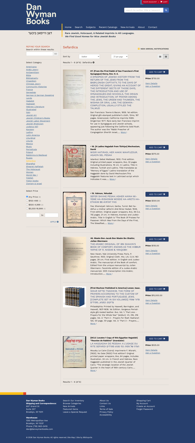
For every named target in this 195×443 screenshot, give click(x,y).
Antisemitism (32, 72)
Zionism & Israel (34, 183)
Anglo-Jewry (32, 69)
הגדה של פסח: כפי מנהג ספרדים (114, 345)
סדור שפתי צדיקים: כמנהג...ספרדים (115, 297)
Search (79, 27)
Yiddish (29, 178)
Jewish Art (31, 115)
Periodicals (31, 149)
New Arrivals (127, 27)
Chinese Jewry (33, 84)
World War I (32, 175)
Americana (31, 67)
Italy (28, 112)
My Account (142, 403)
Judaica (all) (32, 126)
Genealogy (31, 92)
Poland (29, 152)
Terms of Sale (106, 409)
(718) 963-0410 (40, 426)
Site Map (71, 437)
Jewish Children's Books (38, 118)
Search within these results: (40, 49)
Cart (164, 2)
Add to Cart (155, 72)
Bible (28, 75)
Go (55, 54)
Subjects (91, 27)
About (141, 27)
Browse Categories (72, 403)
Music (29, 146)
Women (29, 172)
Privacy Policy (106, 412)
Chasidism (31, 81)
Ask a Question (152, 86)
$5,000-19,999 (36, 208)
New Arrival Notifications (154, 49)
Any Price (34, 197)
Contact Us (105, 403)
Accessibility (106, 415)
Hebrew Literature (35, 106)
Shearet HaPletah (34, 166)
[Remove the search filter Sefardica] (93, 62)
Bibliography (32, 78)
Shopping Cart (143, 400)
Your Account (150, 2)
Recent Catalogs (108, 27)
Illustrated (31, 109)
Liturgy (29, 141)
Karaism (30, 129)
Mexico (29, 144)
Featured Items (70, 409)
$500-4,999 (35, 205)
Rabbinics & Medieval (36, 155)
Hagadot (30, 101)
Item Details (151, 83)
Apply (53, 222)
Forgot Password (144, 409)
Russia (29, 158)
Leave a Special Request (75, 412)
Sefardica (31, 161)
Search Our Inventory (73, 400)
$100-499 (34, 201)
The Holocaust (33, 169)
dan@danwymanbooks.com (39, 429)
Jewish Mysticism (34, 124)
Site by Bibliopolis (84, 437)
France (29, 89)
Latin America (33, 135)
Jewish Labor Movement (38, 121)
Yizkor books (32, 181)
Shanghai (30, 163)
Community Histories (36, 87)
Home (68, 27)
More (123, 132)
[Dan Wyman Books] (60, 14)
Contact (152, 27)
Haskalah (30, 104)
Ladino (29, 132)
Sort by (66, 56)
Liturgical (30, 138)
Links (102, 406)
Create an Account (145, 406)
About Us (104, 400)
